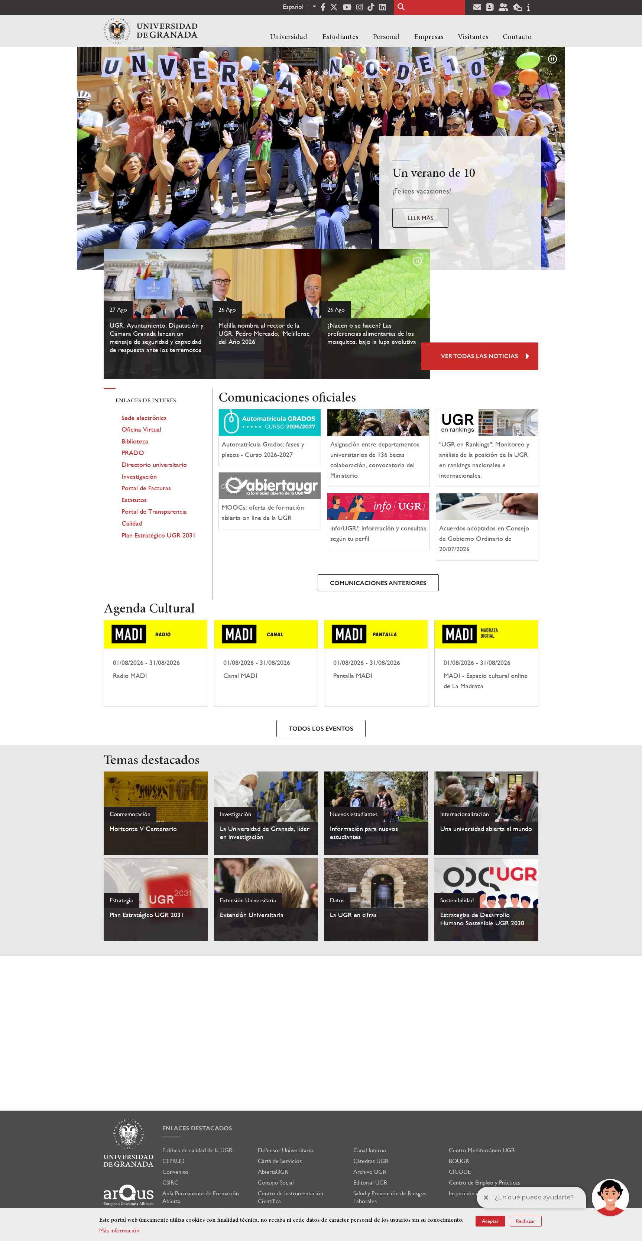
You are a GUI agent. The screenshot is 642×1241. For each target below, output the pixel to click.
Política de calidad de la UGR (197, 1150)
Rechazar (525, 1221)
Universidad (288, 37)
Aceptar (490, 1221)
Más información (119, 1230)
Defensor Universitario (286, 1150)
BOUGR (459, 1160)
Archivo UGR (369, 1171)
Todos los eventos (321, 728)
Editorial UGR (370, 1182)
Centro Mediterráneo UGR (482, 1150)
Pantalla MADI (376, 663)
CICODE (460, 1171)
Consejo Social (276, 1182)
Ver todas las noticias (479, 356)
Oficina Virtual (141, 429)
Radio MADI (156, 663)
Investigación (139, 476)
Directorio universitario (154, 464)
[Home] (151, 31)
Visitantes (473, 37)
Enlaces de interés (146, 401)
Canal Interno (369, 1150)
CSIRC (170, 1182)
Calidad (131, 523)
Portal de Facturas (146, 488)
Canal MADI (266, 663)
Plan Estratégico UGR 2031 (158, 535)
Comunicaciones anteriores (378, 583)
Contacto (517, 37)
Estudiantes (340, 37)
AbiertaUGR (273, 1171)
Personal (386, 37)
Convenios (175, 1171)
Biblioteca (134, 441)
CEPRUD (173, 1160)
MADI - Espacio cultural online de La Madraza (486, 663)
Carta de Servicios (280, 1160)
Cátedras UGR (371, 1160)
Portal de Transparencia (154, 511)
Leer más (420, 217)
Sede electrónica (144, 418)
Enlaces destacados (197, 1128)
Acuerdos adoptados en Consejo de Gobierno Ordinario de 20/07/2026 (484, 538)
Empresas (428, 37)
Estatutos (134, 500)
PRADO (132, 453)
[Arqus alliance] (128, 1195)
